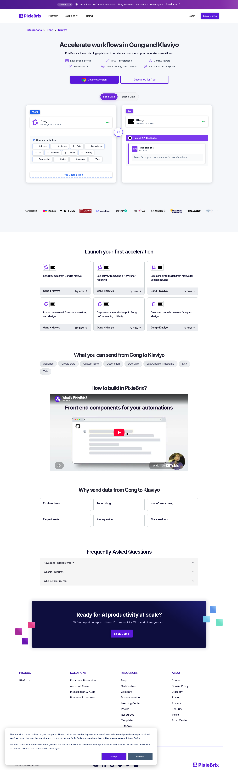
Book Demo (210, 16)
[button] (71, 16)
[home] (32, 16)
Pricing (89, 15)
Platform (53, 15)
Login (192, 15)
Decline (140, 756)
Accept (114, 756)
